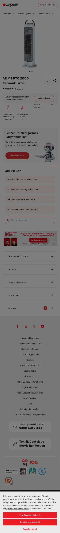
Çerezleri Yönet (30, 529)
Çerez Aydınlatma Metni (17, 508)
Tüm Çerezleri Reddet (30, 522)
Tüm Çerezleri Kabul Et (30, 515)
